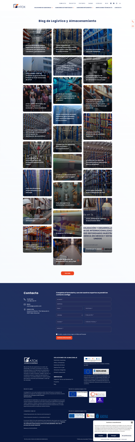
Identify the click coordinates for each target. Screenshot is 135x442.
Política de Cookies (105, 439)
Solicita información (64, 338)
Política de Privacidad (115, 439)
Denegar (113, 435)
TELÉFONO (30, 299)
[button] (132, 422)
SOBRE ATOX (62, 3)
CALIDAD (90, 3)
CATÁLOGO (99, 3)
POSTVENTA (82, 3)
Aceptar (101, 435)
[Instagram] (116, 3)
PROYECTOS (72, 3)
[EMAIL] (25, 304)
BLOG (106, 3)
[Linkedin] (111, 3)
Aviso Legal (124, 439)
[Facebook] (113, 3)
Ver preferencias (126, 435)
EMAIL (29, 304)
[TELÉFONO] (25, 299)
